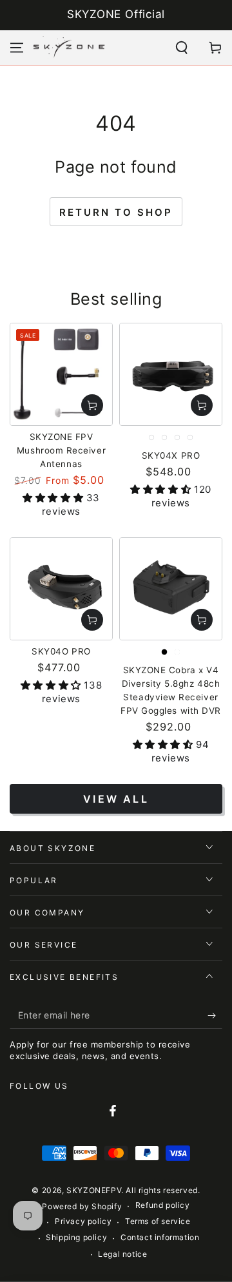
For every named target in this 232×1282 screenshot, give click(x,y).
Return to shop (116, 212)
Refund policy (162, 1205)
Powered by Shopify (82, 1206)
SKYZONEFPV (93, 1190)
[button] (181, 48)
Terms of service (158, 1221)
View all (116, 798)
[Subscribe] (215, 1016)
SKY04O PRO (61, 651)
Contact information (160, 1237)
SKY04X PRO (171, 455)
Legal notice (122, 1254)
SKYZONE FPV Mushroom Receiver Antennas (61, 450)
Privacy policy (83, 1221)
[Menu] (17, 48)
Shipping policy (76, 1237)
